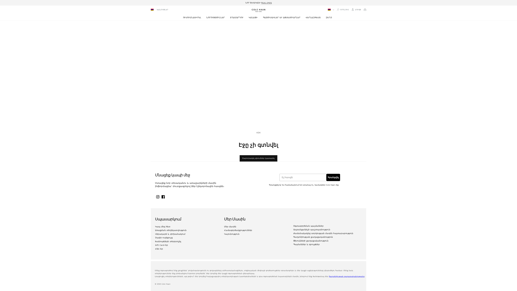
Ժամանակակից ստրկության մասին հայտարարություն (323, 233)
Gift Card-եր (161, 245)
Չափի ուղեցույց (164, 238)
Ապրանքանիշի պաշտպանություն (311, 229)
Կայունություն (231, 234)
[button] (193, 18)
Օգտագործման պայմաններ (308, 226)
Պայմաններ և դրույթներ (306, 244)
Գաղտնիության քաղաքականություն (313, 237)
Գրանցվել (333, 177)
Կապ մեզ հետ (162, 227)
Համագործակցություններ (238, 230)
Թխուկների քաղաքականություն (311, 241)
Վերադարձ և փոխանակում (170, 234)
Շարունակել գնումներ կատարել (258, 158)
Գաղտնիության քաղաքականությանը (346, 276)
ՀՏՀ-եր (159, 249)
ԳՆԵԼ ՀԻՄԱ (266, 2)
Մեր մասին (230, 227)
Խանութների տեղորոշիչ (168, 241)
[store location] (152, 10)
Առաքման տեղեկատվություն (171, 230)
